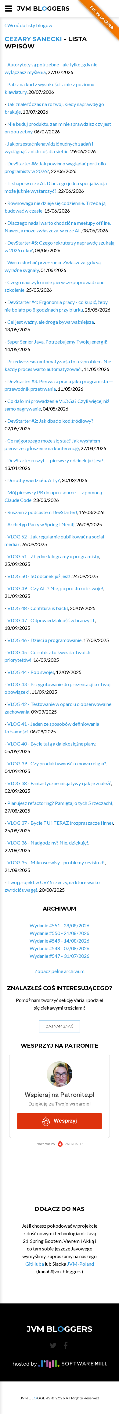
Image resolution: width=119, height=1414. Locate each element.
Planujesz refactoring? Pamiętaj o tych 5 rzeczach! (59, 803)
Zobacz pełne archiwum (59, 971)
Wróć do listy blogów (29, 25)
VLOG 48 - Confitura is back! (37, 608)
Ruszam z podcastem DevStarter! (42, 512)
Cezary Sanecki (33, 39)
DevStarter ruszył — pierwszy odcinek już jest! (55, 460)
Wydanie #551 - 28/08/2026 (59, 925)
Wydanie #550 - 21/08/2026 (59, 933)
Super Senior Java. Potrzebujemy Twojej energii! (57, 341)
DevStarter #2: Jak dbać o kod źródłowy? (50, 421)
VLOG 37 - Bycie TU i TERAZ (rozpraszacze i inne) (60, 823)
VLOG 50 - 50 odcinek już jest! (38, 576)
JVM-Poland (80, 1264)
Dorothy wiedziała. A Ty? (33, 480)
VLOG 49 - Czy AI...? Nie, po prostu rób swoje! (55, 588)
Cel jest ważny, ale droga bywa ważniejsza (50, 322)
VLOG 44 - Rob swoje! (30, 672)
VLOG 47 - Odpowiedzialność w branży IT (51, 620)
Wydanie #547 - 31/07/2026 (59, 956)
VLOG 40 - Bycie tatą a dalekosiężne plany (51, 743)
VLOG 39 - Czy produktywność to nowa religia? (56, 763)
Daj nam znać (59, 1026)
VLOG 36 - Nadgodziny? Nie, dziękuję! (47, 842)
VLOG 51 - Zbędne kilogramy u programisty (53, 556)
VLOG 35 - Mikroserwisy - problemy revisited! (56, 862)
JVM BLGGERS (43, 8)
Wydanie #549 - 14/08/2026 (59, 940)
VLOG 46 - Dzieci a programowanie (44, 640)
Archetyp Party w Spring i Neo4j (40, 524)
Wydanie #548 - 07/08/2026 (59, 948)
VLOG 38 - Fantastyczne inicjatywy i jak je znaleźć (59, 783)
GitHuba (34, 1264)
